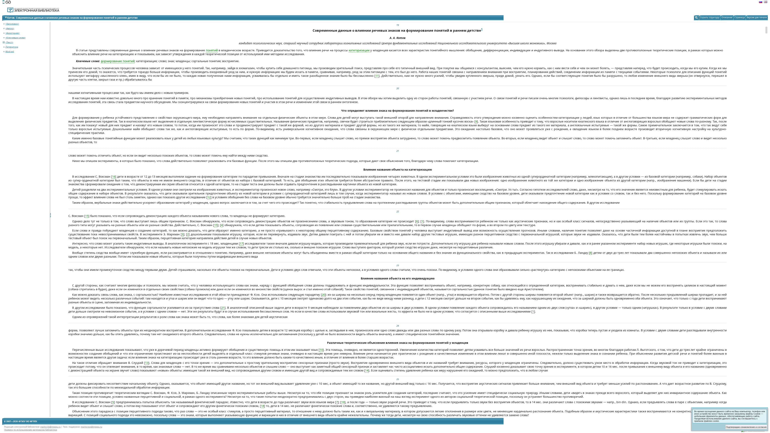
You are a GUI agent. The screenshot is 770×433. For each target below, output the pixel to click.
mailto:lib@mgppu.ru (50, 426)
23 (397, 265)
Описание (726, 17)
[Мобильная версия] (3, 2)
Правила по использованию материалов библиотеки (30, 429)
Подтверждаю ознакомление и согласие (746, 427)
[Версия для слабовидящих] (8, 2)
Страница (739, 17)
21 (397, 150)
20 (397, 88)
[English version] (765, 2)
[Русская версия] (760, 2)
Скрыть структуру (709, 17)
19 (397, 24)
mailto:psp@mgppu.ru (91, 426)
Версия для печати (757, 17)
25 (397, 379)
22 (397, 211)
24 (397, 325)
